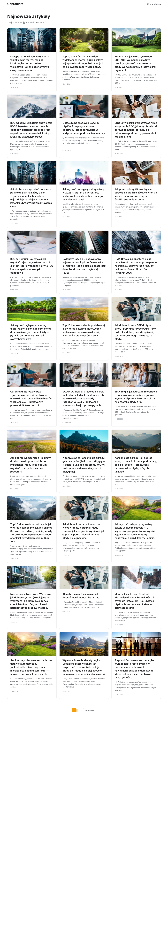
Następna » (89, 710)
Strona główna (154, 4)
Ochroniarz (15, 4)
